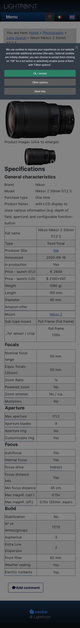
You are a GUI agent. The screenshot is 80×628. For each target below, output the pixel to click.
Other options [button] (40, 82)
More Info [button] (40, 91)
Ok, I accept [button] (40, 73)
